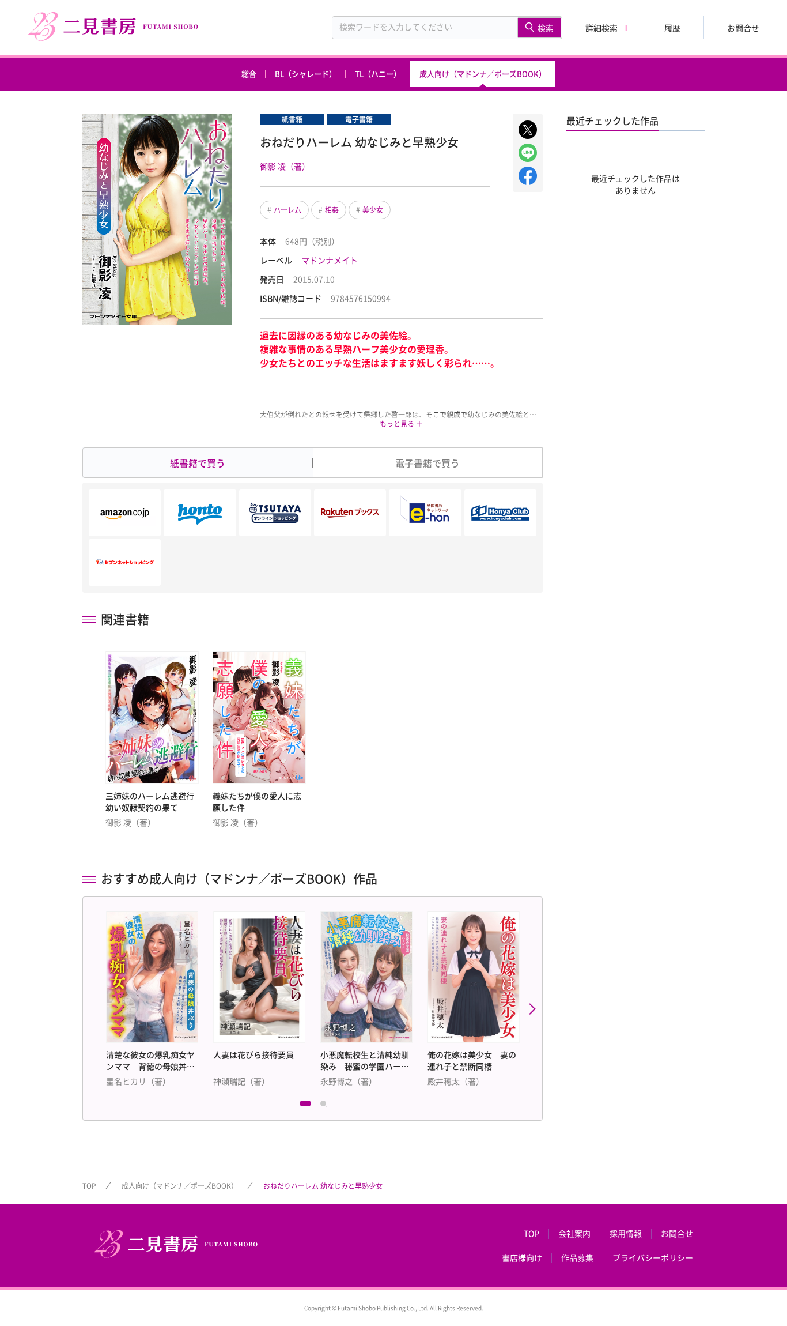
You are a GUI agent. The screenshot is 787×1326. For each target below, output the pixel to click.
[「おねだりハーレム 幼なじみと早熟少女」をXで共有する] (528, 129)
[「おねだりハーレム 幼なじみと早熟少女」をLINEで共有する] (528, 153)
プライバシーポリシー (652, 1258)
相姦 (332, 210)
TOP (89, 1186)
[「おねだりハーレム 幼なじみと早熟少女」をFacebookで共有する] (528, 176)
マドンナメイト (329, 260)
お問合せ (743, 27)
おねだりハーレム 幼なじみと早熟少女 (323, 1186)
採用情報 (626, 1234)
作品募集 (577, 1258)
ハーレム (287, 210)
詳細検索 (601, 27)
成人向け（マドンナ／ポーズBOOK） (482, 73)
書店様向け (522, 1258)
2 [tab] (326, 1106)
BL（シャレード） (305, 73)
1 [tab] (305, 1106)
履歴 (672, 27)
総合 (248, 73)
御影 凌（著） (285, 166)
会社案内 (574, 1234)
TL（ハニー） (378, 73)
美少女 (372, 210)
